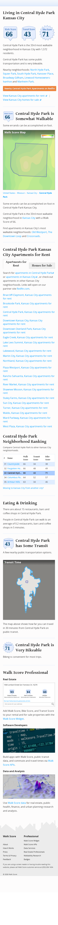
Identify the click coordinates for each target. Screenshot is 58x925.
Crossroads (33, 236)
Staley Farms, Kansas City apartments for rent (28, 398)
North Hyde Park (39, 69)
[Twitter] (4, 840)
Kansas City (32, 193)
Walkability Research (32, 856)
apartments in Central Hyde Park (33, 272)
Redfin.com (23, 288)
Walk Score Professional (25, 672)
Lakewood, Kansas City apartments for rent (27, 350)
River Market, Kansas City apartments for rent (28, 384)
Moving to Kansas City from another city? (23, 488)
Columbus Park (14, 477)
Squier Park (9, 73)
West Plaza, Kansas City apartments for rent (27, 426)
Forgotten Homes (14, 468)
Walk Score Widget (13, 718)
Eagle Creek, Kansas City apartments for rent (28, 337)
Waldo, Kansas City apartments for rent (25, 413)
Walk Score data (17, 802)
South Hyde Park (26, 73)
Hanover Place (45, 73)
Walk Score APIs (30, 844)
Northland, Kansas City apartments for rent (27, 360)
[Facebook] (9, 840)
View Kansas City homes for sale (21, 99)
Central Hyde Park (14, 473)
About (5, 844)
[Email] (14, 840)
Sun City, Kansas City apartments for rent (26, 403)
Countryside (13, 464)
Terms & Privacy (9, 856)
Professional (31, 836)
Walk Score (9, 836)
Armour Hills (13, 482)
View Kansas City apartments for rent (24, 95)
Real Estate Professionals (34, 852)
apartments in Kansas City (20, 277)
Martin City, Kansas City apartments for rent (27, 356)
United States (9, 193)
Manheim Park (25, 81)
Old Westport (39, 232)
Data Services (29, 848)
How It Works (8, 848)
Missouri (21, 193)
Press (5, 852)
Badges (27, 859)
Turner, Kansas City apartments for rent (25, 407)
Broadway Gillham (13, 77)
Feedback (7, 859)
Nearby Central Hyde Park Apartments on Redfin (29, 88)
